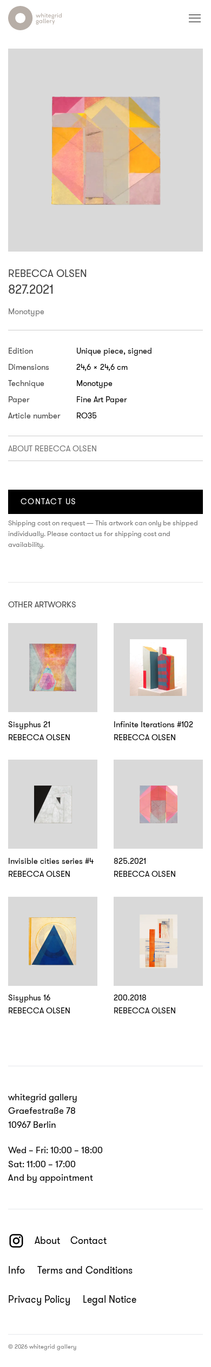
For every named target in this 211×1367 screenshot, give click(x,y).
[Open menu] (195, 18)
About (47, 1241)
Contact (88, 1241)
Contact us (49, 501)
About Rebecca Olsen (52, 449)
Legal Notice (109, 1300)
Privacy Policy (39, 1300)
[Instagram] (16, 1241)
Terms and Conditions (85, 1270)
